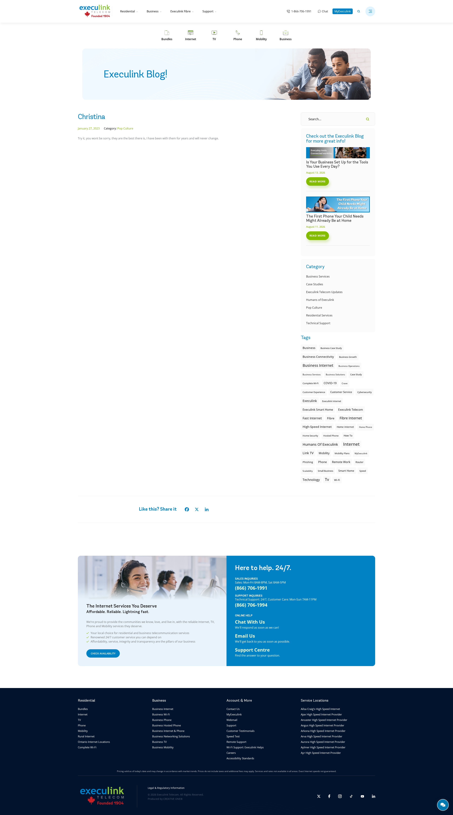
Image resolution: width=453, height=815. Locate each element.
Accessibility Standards (240, 758)
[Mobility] (261, 36)
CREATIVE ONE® (173, 798)
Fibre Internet (351, 418)
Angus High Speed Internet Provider (322, 725)
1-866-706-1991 (301, 11)
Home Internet (345, 427)
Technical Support (318, 323)
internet (351, 444)
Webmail (231, 720)
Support (207, 11)
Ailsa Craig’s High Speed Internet (320, 709)
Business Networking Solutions (171, 736)
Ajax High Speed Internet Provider (321, 714)
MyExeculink (342, 11)
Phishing (308, 462)
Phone (82, 725)
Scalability (308, 470)
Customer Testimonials (240, 731)
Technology (311, 479)
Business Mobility (163, 747)
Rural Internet (86, 736)
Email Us (245, 636)
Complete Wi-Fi (311, 383)
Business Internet (318, 365)
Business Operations (349, 366)
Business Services (318, 276)
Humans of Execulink (320, 300)
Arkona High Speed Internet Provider (323, 731)
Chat (325, 11)
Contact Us (233, 709)
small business (325, 470)
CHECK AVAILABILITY (103, 653)
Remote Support (236, 742)
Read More (317, 181)
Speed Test (233, 736)
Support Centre (252, 650)
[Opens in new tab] (318, 796)
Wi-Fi (337, 480)
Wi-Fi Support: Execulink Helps (245, 747)
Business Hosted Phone (166, 725)
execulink (310, 401)
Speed (362, 470)
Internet (82, 714)
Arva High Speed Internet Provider (321, 736)
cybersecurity (364, 392)
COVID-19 (330, 383)
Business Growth (348, 357)
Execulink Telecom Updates (324, 292)
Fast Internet (312, 418)
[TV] (214, 36)
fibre (330, 418)
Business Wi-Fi (161, 714)
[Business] (286, 36)
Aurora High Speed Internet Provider (323, 742)
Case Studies (314, 284)
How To (348, 435)
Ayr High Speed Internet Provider (321, 753)
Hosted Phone (331, 435)
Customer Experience (314, 392)
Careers (231, 753)
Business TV (159, 742)
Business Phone (161, 720)
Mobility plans (342, 453)
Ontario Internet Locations (94, 742)
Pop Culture (314, 308)
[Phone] (237, 36)
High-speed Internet (317, 426)
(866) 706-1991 (251, 588)
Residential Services (319, 315)
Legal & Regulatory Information (166, 788)
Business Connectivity (318, 357)
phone (322, 462)
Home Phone (365, 427)
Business (153, 11)
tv (327, 479)
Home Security (310, 435)
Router (359, 462)
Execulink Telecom (350, 410)
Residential (127, 11)
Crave (345, 383)
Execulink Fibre (180, 11)
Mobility (324, 453)
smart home (346, 470)
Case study (356, 374)
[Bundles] (166, 36)
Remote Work (341, 462)
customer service (341, 392)
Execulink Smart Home (318, 410)
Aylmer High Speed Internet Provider (323, 747)
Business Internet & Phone (168, 731)
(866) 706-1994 (251, 605)
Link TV (308, 453)
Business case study (331, 348)
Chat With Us (250, 622)
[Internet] (190, 36)
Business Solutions (335, 374)
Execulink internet (331, 401)
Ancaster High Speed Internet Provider (324, 720)
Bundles (83, 709)
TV (79, 720)
